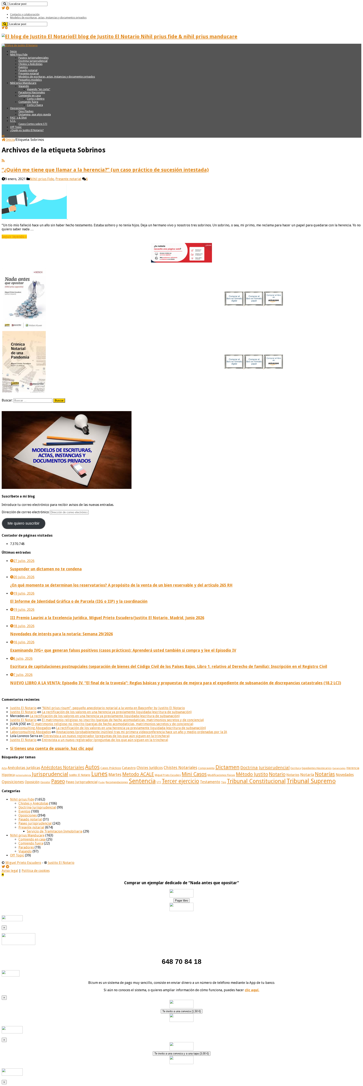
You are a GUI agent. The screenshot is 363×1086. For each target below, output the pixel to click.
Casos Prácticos (110, 768)
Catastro (129, 768)
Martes (114, 774)
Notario (277, 774)
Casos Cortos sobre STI (32, 123)
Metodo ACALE (138, 774)
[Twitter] (3, 8)
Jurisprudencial (50, 774)
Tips (223, 782)
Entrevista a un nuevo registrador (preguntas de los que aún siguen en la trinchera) (106, 736)
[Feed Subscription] (3, 161)
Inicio (13, 51)
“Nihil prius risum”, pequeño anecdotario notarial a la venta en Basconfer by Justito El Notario (113, 708)
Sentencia (142, 781)
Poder (101, 782)
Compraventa (206, 768)
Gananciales (339, 768)
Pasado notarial (27, 70)
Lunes (99, 773)
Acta (4, 768)
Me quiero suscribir (23, 523)
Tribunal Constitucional (256, 781)
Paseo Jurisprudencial (81, 782)
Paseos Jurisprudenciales (33, 57)
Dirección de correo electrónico (26, 512)
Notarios (292, 775)
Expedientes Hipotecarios (316, 768)
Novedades (345, 775)
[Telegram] (7, 8)
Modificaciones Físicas (221, 775)
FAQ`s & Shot (18, 117)
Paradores (26, 847)
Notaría (307, 774)
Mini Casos (194, 774)
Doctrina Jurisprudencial (32, 60)
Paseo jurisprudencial (35, 823)
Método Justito (252, 774)
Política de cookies (36, 871)
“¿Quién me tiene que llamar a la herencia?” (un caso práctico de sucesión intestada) (105, 170)
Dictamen (227, 767)
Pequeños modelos (30, 79)
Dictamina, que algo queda (34, 114)
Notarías (325, 774)
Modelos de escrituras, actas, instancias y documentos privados (48, 17)
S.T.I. (13, 120)
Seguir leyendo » (14, 237)
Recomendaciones (117, 782)
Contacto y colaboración (24, 14)
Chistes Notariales (180, 767)
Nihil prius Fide (42, 179)
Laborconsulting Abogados (30, 728)
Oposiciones (17, 108)
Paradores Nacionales (31, 92)
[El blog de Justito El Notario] (20, 45)
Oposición (32, 782)
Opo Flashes (25, 111)
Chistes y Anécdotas (30, 64)
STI (159, 782)
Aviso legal (10, 871)
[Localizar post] (5, 4)
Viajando (23, 86)
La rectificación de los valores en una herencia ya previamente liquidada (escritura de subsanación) (117, 712)
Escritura (296, 768)
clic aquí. (252, 990)
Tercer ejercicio (180, 781)
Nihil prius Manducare (23, 82)
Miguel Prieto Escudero (168, 775)
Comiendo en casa (29, 95)
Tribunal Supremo (311, 781)
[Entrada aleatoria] (3, 136)
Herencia (352, 768)
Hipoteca (8, 775)
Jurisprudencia (23, 775)
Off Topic (16, 127)
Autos (92, 767)
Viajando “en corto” (38, 89)
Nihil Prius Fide (19, 54)
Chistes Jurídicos (150, 768)
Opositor (45, 782)
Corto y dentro (36, 98)
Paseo (58, 781)
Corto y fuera (35, 105)
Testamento (210, 782)
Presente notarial (28, 73)
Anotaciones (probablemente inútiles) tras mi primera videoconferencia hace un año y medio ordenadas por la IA (141, 732)
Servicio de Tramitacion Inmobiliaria (54, 831)
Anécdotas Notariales (62, 767)
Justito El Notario (23, 708)
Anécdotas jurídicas (24, 767)
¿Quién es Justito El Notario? (27, 130)
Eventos (23, 67)
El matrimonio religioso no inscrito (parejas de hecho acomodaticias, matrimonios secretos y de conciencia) (123, 720)
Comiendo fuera (28, 101)
